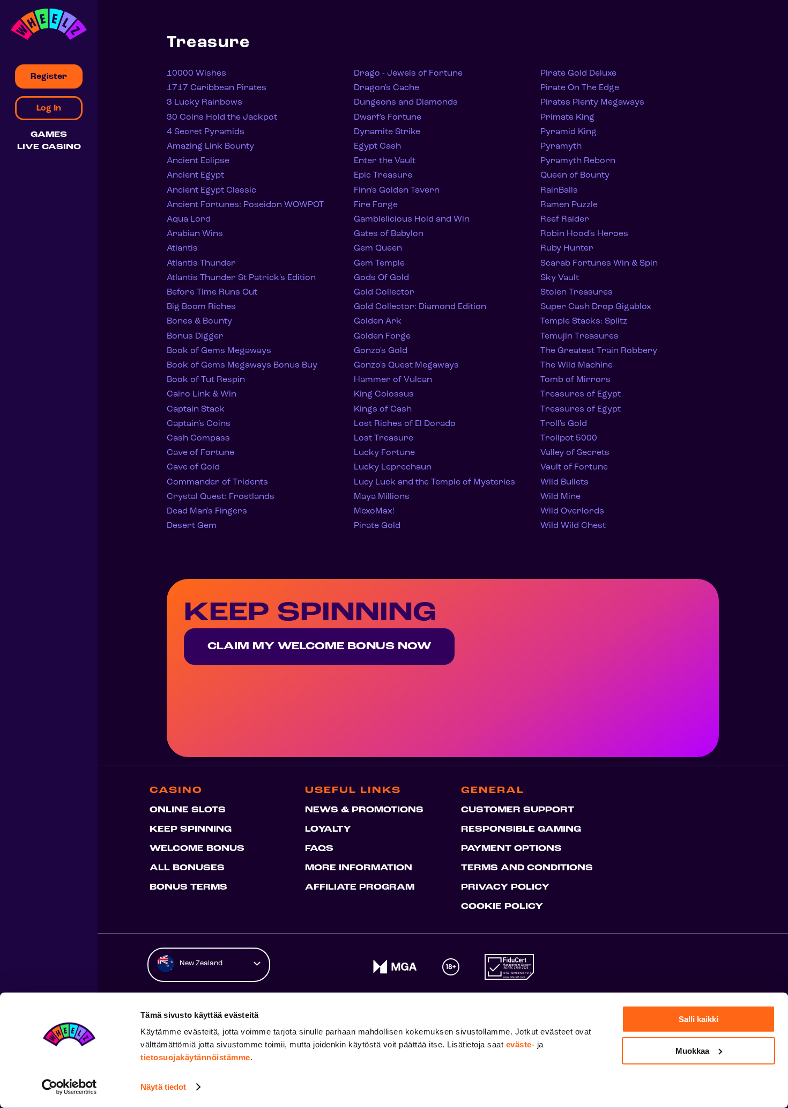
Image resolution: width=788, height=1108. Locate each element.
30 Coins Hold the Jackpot (222, 117)
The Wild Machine (576, 365)
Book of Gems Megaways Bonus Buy (242, 365)
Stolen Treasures (576, 292)
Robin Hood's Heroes (584, 234)
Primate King (567, 117)
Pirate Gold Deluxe (578, 73)
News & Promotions (364, 810)
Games (49, 135)
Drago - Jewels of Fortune (408, 73)
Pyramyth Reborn (577, 161)
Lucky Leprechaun (393, 467)
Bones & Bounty (199, 321)
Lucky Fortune (384, 453)
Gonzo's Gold (380, 351)
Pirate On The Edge (579, 88)
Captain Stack (196, 409)
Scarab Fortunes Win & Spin (599, 263)
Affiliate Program (359, 887)
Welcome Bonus (197, 849)
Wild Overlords (572, 511)
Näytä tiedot (163, 1086)
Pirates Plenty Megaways (592, 102)
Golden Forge (382, 336)
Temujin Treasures (579, 336)
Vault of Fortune (574, 467)
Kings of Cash (383, 409)
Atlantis (182, 248)
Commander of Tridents (217, 482)
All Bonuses (187, 868)
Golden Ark (378, 321)
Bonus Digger (195, 336)
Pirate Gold (377, 526)
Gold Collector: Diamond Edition (420, 307)
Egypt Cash (377, 146)
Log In (48, 108)
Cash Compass (198, 438)
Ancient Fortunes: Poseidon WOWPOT (245, 205)
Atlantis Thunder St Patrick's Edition (241, 278)
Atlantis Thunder (201, 263)
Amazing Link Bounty (210, 146)
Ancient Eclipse (198, 161)
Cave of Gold (193, 467)
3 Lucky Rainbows (204, 102)
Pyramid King (568, 132)
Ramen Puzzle (569, 205)
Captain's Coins (199, 424)
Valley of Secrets (574, 453)
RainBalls (559, 190)
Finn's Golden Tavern (397, 190)
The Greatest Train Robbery (598, 351)
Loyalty (328, 829)
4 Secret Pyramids (205, 132)
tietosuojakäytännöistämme (195, 1057)
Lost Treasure (383, 438)
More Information (358, 868)
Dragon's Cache (386, 88)
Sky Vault (559, 278)
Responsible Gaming (521, 829)
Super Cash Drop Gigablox (595, 307)
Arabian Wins (195, 234)
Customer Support (517, 810)
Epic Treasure (383, 175)
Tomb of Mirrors (575, 380)
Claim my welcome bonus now (319, 646)
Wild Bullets (564, 482)
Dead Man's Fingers (207, 511)
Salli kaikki (698, 1019)
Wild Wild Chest (573, 526)
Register (49, 76)
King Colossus (384, 394)
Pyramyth (561, 146)
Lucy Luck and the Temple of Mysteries (434, 482)
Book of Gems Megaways (219, 351)
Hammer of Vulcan (393, 380)
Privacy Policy (505, 887)
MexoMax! (374, 511)
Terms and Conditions (527, 868)
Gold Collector (384, 292)
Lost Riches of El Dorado (405, 424)
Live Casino (49, 147)
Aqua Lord (189, 219)
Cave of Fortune (200, 453)
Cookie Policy (502, 906)
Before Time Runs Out (212, 292)
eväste (519, 1044)
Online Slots (188, 810)
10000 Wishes (196, 73)
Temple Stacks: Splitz (583, 321)
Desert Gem (192, 526)
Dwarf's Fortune (387, 117)
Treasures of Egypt (580, 394)
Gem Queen (378, 248)
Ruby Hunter (566, 248)
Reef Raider (564, 219)
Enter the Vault (384, 161)
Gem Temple (379, 263)
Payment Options (511, 849)
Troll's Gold (563, 424)
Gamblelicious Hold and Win (412, 219)
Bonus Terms (188, 887)
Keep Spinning (191, 829)
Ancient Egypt (195, 175)
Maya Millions (382, 497)
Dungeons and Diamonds (406, 102)
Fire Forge (376, 205)
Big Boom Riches (201, 307)
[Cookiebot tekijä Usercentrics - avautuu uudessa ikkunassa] (69, 1087)
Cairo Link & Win (201, 394)
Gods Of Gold (381, 278)
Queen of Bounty (574, 175)
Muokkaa (692, 1050)
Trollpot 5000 (568, 438)
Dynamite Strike (387, 132)
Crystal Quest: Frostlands (220, 497)
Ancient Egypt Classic (211, 190)
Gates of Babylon (388, 234)
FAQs (319, 849)
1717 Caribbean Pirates (216, 88)
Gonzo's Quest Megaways (406, 365)
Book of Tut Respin (206, 380)
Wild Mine (560, 497)
